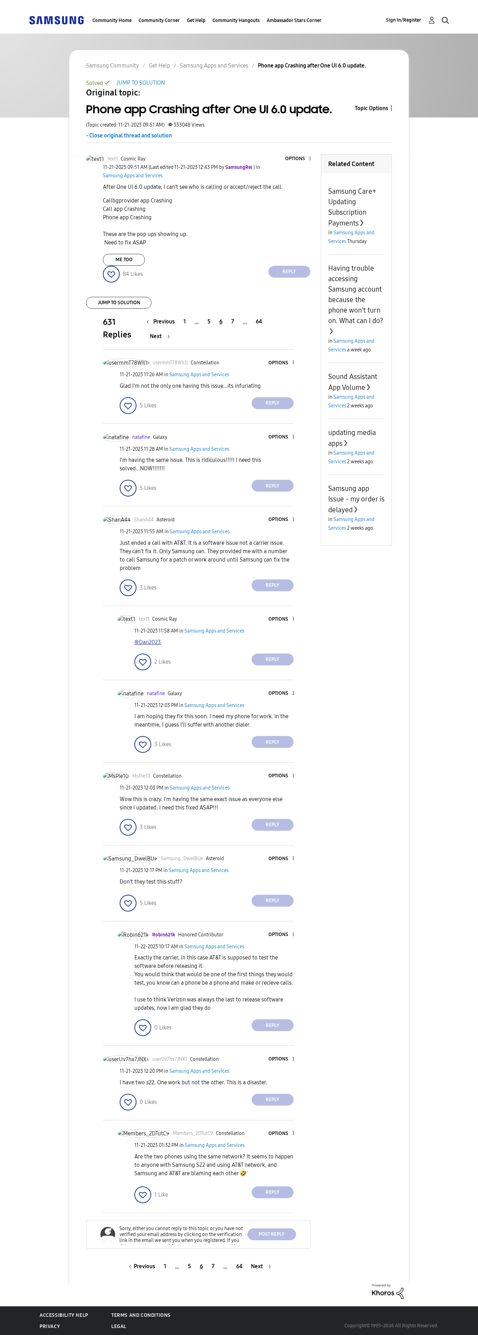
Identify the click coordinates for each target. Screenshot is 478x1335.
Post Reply (271, 1234)
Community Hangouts (236, 20)
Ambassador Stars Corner (294, 20)
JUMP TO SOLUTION (140, 82)
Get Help (196, 20)
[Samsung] (56, 19)
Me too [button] (124, 260)
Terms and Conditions (141, 1315)
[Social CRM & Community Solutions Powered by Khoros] (387, 1291)
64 (259, 321)
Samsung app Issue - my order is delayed (356, 499)
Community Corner (159, 20)
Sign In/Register (403, 20)
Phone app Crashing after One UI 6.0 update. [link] (312, 65)
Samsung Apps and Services (214, 65)
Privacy (50, 1326)
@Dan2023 (147, 642)
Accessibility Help (64, 1315)
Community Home (112, 20)
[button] (298, 159)
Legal (118, 1326)
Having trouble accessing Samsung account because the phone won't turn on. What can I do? (355, 294)
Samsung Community (112, 65)
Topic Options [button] (371, 108)
